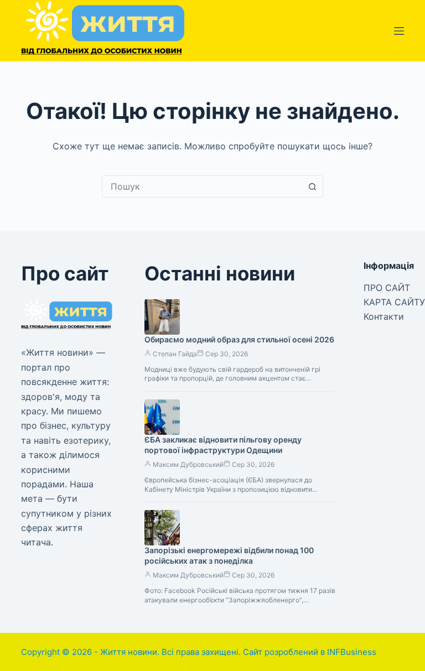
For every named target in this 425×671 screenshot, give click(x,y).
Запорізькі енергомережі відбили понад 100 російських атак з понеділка (229, 555)
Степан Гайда (175, 354)
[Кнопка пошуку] (312, 186)
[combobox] (202, 186)
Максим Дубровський (188, 464)
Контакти (384, 316)
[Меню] (399, 31)
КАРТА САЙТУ (394, 302)
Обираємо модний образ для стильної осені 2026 (239, 339)
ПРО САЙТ (387, 287)
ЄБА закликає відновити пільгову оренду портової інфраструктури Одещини (223, 445)
